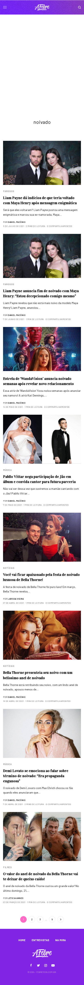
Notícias (8, 568)
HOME (21, 940)
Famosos (8, 191)
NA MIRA (60, 940)
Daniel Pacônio (16, 222)
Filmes (7, 867)
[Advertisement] (42, 59)
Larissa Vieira (16, 599)
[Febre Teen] (42, 7)
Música (7, 470)
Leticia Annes (15, 898)
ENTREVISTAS (40, 940)
